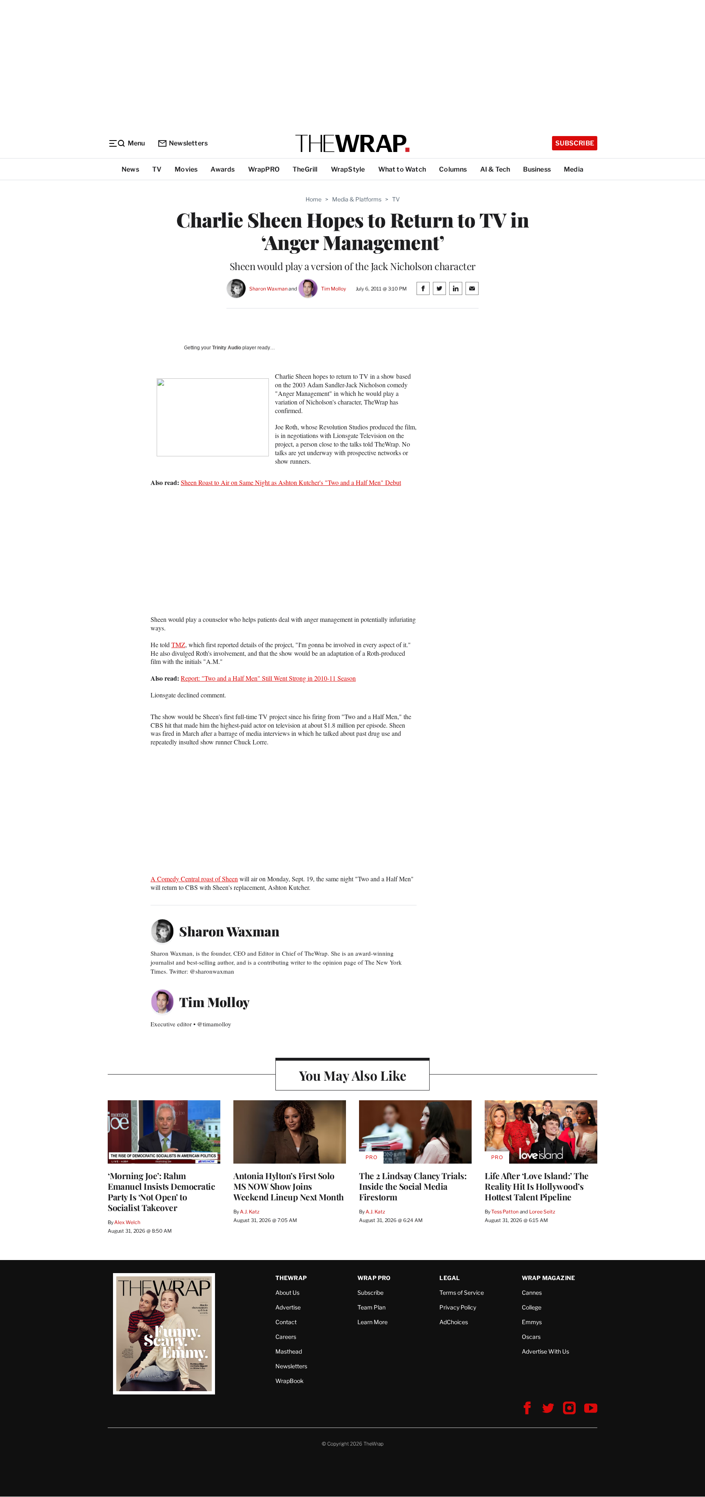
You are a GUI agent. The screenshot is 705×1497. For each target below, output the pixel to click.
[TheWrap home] (352, 143)
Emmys (532, 1321)
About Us (287, 1292)
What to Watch (402, 169)
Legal (449, 1277)
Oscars (531, 1336)
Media (573, 169)
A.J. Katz (249, 1212)
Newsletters (188, 143)
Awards (223, 169)
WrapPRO (263, 169)
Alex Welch (127, 1222)
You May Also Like (352, 1075)
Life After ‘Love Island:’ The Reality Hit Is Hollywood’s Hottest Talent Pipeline (537, 1186)
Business (537, 169)
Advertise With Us (545, 1351)
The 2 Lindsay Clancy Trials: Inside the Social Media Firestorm (412, 1186)
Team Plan (371, 1307)
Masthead (288, 1351)
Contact (286, 1321)
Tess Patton (505, 1212)
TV (157, 169)
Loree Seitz (542, 1212)
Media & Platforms (356, 199)
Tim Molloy (333, 289)
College (531, 1307)
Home (313, 199)
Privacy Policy (457, 1307)
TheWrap (291, 1277)
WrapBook (289, 1380)
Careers (285, 1336)
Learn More (372, 1321)
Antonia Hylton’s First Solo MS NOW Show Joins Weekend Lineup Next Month (288, 1186)
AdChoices (453, 1321)
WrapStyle (348, 169)
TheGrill (305, 169)
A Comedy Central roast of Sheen (194, 878)
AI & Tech (495, 169)
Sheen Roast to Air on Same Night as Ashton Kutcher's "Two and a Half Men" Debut (291, 482)
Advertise (288, 1307)
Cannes (532, 1292)
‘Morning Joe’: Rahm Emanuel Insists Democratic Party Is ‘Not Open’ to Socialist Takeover (161, 1191)
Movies (186, 169)
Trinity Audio (226, 348)
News (130, 169)
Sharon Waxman (268, 289)
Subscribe (574, 143)
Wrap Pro (374, 1277)
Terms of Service (461, 1292)
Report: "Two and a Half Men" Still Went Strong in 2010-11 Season (268, 678)
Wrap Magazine (548, 1277)
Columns (453, 169)
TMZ (178, 644)
